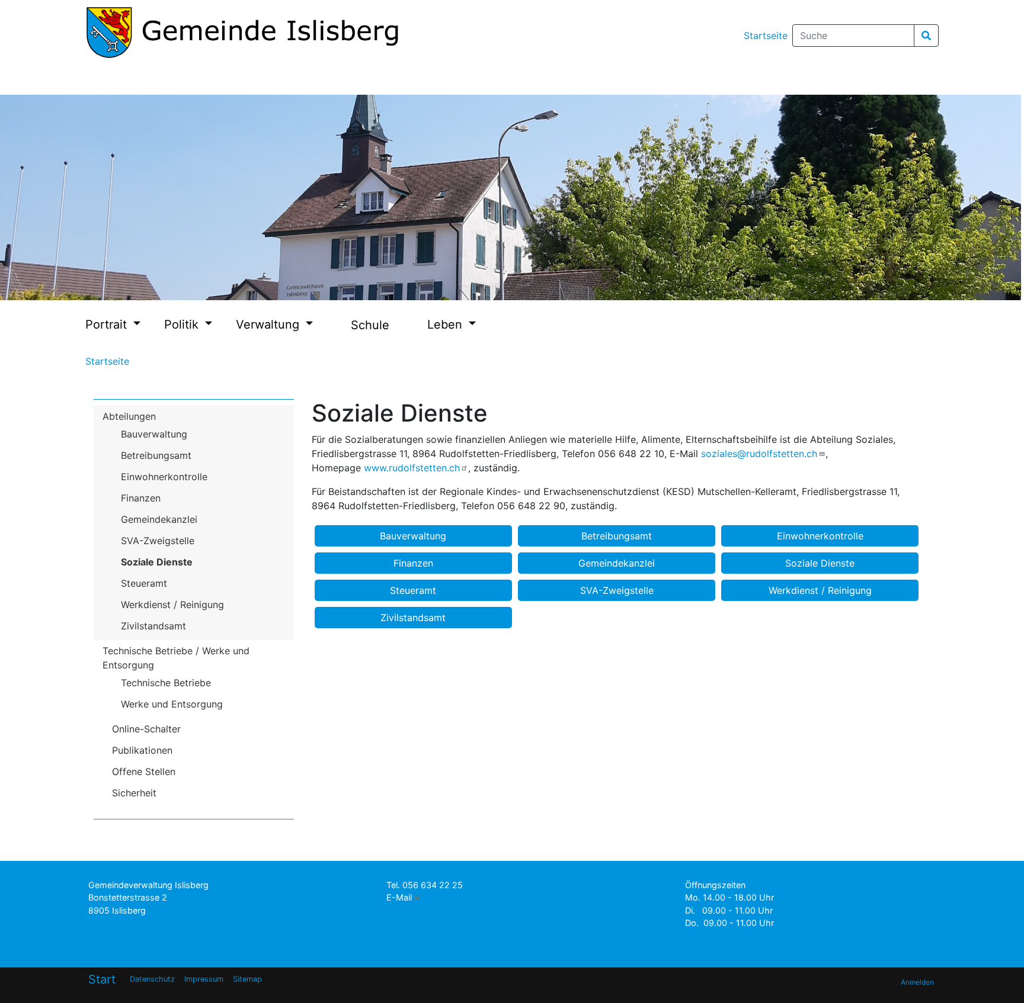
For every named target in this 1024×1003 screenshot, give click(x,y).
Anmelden (917, 982)
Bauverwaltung (154, 434)
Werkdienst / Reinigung (172, 604)
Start (102, 979)
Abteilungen (129, 416)
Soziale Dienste (157, 562)
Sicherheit (134, 793)
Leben (446, 324)
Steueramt (144, 583)
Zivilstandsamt (153, 626)
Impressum (203, 979)
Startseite (766, 35)
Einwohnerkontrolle (164, 477)
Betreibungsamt (156, 455)
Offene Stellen (143, 771)
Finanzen (141, 498)
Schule (370, 325)
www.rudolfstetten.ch (412, 468)
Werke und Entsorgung (172, 704)
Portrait (107, 324)
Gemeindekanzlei (159, 519)
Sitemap (247, 979)
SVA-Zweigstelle (157, 540)
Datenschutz (152, 979)
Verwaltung (269, 324)
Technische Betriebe (166, 683)
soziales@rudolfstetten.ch (759, 453)
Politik (183, 324)
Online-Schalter (146, 729)
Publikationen (142, 750)
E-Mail (399, 897)
